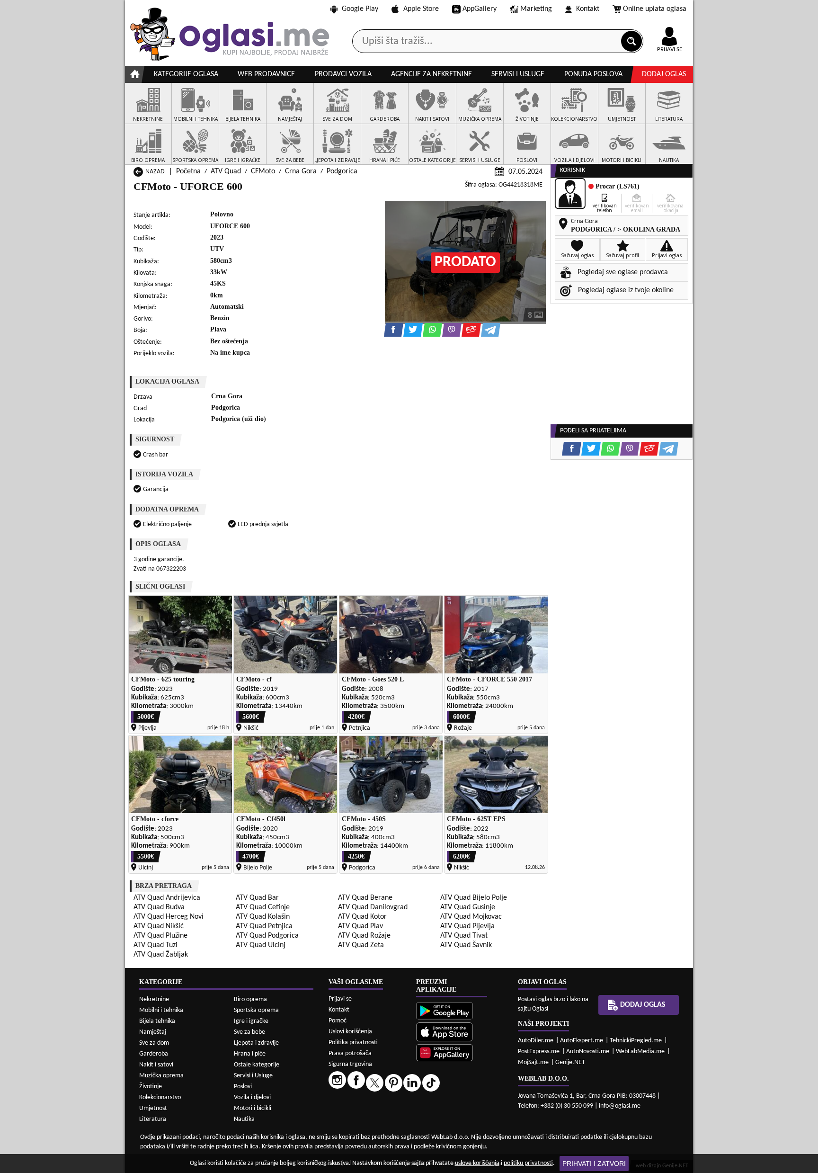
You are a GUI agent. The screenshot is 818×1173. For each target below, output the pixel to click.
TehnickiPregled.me (636, 1040)
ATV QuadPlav (360, 926)
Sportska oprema (256, 1010)
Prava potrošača (350, 1053)
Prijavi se (340, 999)
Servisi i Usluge (253, 1075)
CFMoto (263, 171)
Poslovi (243, 1086)
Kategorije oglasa (186, 74)
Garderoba (153, 1053)
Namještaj (152, 1032)
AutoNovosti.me (587, 1051)
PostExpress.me (539, 1051)
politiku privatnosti (528, 1163)
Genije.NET (570, 1062)
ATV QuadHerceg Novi (168, 917)
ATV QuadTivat (464, 936)
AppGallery (479, 9)
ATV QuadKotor (362, 917)
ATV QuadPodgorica (267, 936)
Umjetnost (153, 1108)
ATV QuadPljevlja (467, 926)
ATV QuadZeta (361, 945)
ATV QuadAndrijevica (166, 898)
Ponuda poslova (593, 74)
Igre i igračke (251, 1021)
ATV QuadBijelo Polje (473, 898)
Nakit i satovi (156, 1064)
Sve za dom (154, 1043)
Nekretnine (154, 999)
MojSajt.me (533, 1062)
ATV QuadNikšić (158, 926)
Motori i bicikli (252, 1108)
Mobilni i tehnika (161, 1010)
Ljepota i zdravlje (256, 1043)
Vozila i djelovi (252, 1097)
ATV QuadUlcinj (260, 945)
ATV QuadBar (257, 898)
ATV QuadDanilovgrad (373, 907)
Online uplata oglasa (654, 9)
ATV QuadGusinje (467, 907)
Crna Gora (301, 171)
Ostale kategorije (256, 1064)
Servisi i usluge (517, 74)
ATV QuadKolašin (263, 917)
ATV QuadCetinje (263, 907)
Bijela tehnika (157, 1021)
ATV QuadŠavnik (466, 945)
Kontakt (587, 9)
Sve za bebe (249, 1032)
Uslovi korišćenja (350, 1031)
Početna (188, 171)
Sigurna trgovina (350, 1064)
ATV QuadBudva (159, 907)
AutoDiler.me (535, 1040)
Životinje (150, 1086)
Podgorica (342, 171)
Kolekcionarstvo (160, 1097)
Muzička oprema (161, 1075)
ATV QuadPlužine (160, 936)
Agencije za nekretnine (431, 74)
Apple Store (421, 9)
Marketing (536, 9)
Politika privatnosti (353, 1042)
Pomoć (338, 1020)
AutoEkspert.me (581, 1040)
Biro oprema (250, 999)
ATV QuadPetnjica (264, 926)
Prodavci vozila (343, 74)
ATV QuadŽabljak (160, 954)
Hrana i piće (250, 1053)
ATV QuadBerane (365, 898)
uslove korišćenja (477, 1163)
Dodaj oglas (664, 74)
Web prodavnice (266, 74)
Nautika (244, 1119)
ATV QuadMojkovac (471, 917)
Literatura (152, 1119)
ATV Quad (226, 171)
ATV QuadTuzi (155, 945)
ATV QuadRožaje (364, 936)
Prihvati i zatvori (594, 1163)
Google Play (360, 9)
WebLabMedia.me (640, 1051)
